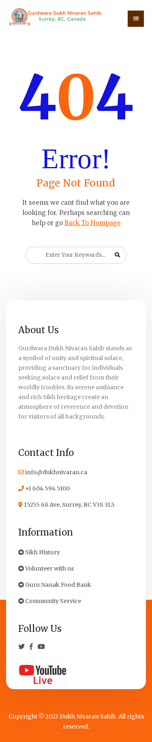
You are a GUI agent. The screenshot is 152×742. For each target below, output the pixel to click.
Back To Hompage (92, 223)
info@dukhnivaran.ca (55, 472)
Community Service (52, 601)
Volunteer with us (49, 568)
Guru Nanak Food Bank (57, 584)
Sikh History (42, 552)
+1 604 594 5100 (47, 488)
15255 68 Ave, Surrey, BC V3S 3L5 (69, 504)
